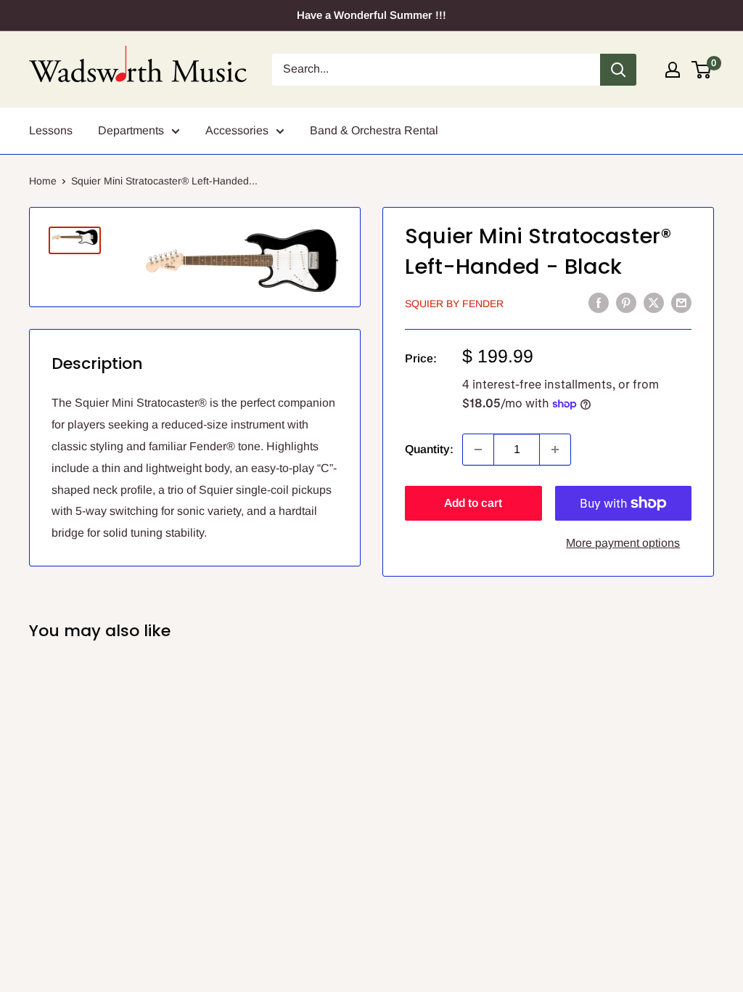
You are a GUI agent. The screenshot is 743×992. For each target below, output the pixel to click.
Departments (131, 130)
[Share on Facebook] (598, 302)
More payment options (623, 543)
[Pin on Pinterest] (626, 302)
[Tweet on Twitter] (654, 302)
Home (43, 181)
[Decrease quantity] (478, 449)
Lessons (51, 130)
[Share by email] (681, 302)
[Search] (618, 70)
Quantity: (429, 449)
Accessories (236, 130)
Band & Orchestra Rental (374, 130)
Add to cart (473, 503)
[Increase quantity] (555, 449)
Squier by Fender (454, 303)
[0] (702, 69)
